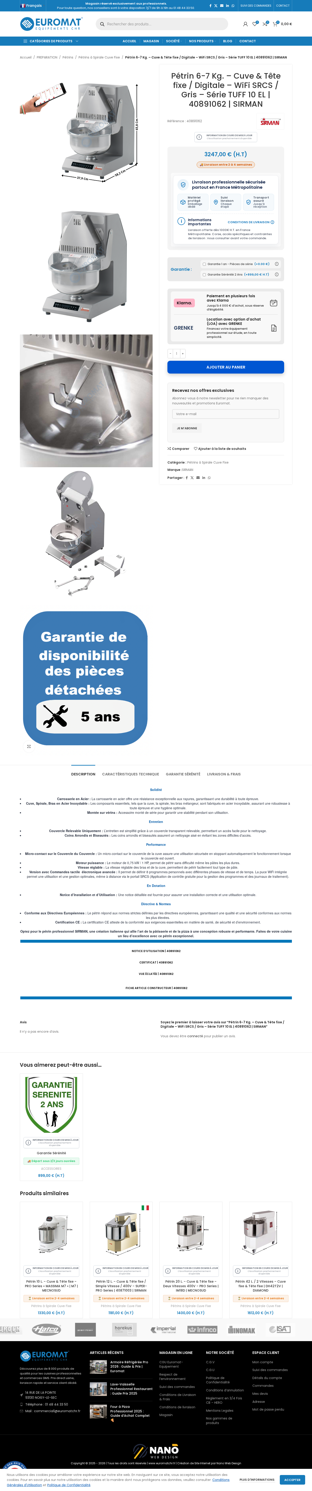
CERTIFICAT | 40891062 (156, 962)
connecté (195, 1036)
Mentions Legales (219, 1411)
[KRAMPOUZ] (97, 1329)
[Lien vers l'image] (45, 1355)
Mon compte (262, 1362)
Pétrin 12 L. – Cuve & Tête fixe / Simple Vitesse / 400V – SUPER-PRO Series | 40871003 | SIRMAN (121, 1286)
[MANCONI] (292, 1329)
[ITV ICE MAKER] (58, 1329)
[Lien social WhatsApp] (233, 6)
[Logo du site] (52, 23)
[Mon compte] (245, 24)
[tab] (83, 772)
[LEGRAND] (175, 1329)
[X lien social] (216, 6)
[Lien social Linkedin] (227, 6)
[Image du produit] (51, 1233)
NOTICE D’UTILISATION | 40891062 (156, 951)
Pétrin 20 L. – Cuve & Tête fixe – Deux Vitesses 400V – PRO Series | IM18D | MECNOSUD (191, 1286)
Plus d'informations (257, 1480)
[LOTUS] (214, 1329)
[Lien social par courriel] (222, 6)
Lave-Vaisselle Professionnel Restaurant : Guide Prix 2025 (131, 1388)
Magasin (166, 1415)
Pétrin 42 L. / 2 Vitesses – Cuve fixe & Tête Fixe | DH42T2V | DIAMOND (260, 1286)
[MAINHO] (253, 1329)
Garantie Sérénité (51, 1153)
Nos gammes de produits (219, 1420)
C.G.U (210, 1370)
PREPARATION (47, 57)
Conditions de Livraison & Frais (177, 1397)
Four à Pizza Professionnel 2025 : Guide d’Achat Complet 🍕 (130, 1413)
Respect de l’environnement (172, 1376)
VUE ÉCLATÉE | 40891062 (156, 974)
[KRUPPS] (136, 1329)
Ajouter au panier (225, 367)
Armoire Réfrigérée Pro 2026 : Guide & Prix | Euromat (129, 1366)
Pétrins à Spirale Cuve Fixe (99, 57)
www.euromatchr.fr (161, 1463)
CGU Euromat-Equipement (171, 1364)
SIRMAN (187, 469)
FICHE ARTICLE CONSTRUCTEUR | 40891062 (156, 988)
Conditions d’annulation (225, 1390)
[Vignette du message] (98, 1367)
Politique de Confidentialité (218, 1380)
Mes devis (260, 1394)
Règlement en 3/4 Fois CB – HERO (224, 1400)
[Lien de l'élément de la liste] (51, 1395)
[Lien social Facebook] (210, 6)
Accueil (26, 57)
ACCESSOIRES (51, 1169)
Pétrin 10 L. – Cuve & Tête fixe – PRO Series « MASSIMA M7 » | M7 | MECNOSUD (51, 1286)
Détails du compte (267, 1378)
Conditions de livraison (177, 1407)
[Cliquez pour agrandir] (29, 746)
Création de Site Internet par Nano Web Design (209, 1463)
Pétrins (68, 57)
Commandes (263, 1386)
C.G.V (210, 1362)
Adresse (258, 1402)
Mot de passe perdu (268, 1409)
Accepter (292, 1480)
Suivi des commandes (177, 1387)
